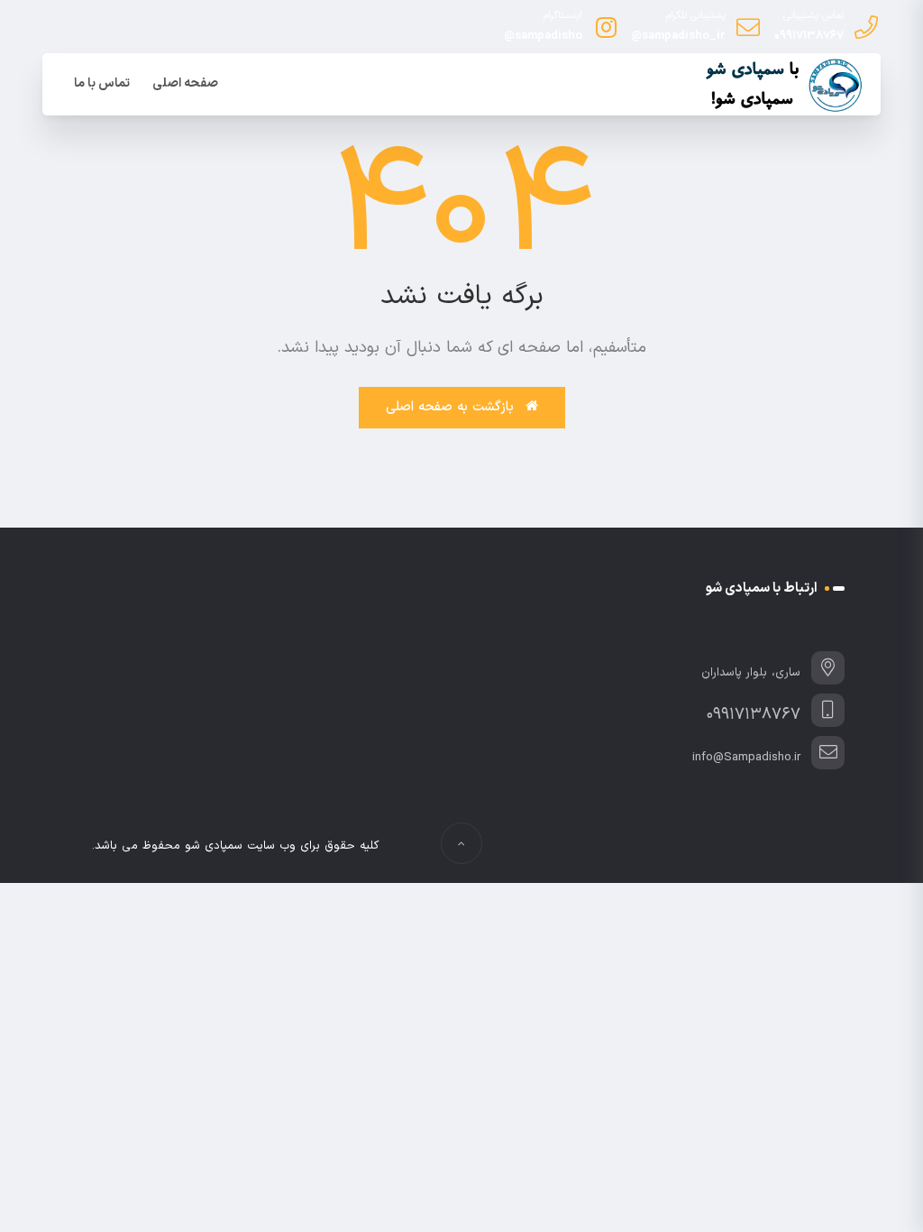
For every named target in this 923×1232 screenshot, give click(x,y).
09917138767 (809, 36)
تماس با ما (102, 83)
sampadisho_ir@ (678, 36)
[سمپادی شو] (781, 85)
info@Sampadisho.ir (746, 758)
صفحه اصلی (185, 83)
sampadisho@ (543, 36)
